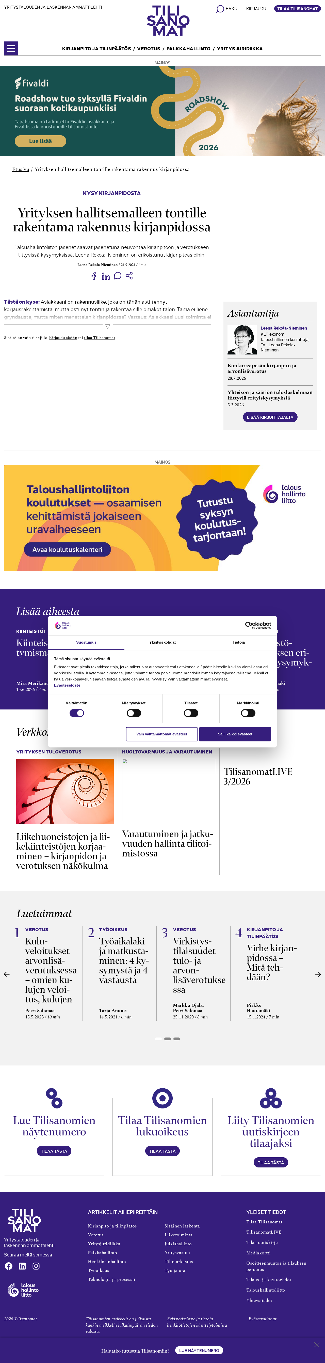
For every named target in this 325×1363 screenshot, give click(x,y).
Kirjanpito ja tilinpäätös (96, 48)
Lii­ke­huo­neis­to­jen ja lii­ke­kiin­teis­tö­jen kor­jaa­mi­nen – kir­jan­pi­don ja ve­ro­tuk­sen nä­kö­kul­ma (63, 851)
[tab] (158, 1039)
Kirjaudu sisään (63, 338)
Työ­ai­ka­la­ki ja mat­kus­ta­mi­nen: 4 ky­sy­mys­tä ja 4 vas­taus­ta (124, 960)
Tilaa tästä (54, 1151)
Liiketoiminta (178, 1235)
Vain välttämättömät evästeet (161, 734)
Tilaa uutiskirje (262, 1242)
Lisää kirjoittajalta (270, 417)
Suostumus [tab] (86, 642)
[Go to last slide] (7, 974)
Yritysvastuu (177, 1253)
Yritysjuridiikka (240, 48)
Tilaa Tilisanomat (297, 8)
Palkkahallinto (189, 48)
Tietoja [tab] (239, 642)
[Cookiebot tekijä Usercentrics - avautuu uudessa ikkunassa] (249, 625)
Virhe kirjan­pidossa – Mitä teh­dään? (272, 962)
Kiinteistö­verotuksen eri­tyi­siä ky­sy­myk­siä (280, 657)
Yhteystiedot (259, 1300)
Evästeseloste (67, 685)
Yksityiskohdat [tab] (162, 642)
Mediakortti (258, 1253)
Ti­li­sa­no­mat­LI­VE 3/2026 (258, 776)
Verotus (148, 48)
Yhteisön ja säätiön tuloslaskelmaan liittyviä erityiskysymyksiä (270, 395)
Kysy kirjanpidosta (112, 193)
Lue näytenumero (199, 1350)
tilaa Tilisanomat (99, 338)
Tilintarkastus (179, 1262)
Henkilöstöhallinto (107, 1262)
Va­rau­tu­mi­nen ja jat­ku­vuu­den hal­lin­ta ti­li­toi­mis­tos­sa (167, 844)
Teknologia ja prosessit (111, 1279)
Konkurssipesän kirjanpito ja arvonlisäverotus (262, 368)
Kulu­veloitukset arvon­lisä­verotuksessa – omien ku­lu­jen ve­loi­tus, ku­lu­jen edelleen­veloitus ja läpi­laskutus (51, 984)
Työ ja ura (175, 1270)
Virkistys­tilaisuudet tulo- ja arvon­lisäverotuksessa (199, 965)
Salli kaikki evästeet (235, 734)
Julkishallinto (178, 1244)
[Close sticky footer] (317, 1346)
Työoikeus (98, 1270)
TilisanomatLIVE (264, 1232)
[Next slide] (318, 974)
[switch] (134, 713)
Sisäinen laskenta (182, 1226)
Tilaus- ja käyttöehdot (268, 1280)
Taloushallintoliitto (265, 1290)
